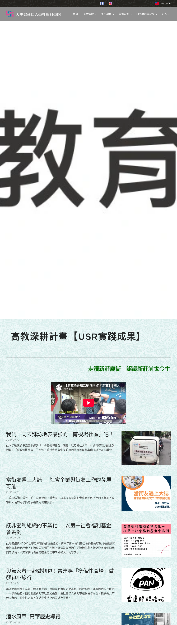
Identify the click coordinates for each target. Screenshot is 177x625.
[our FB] (102, 4)
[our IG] (110, 4)
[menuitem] (76, 14)
